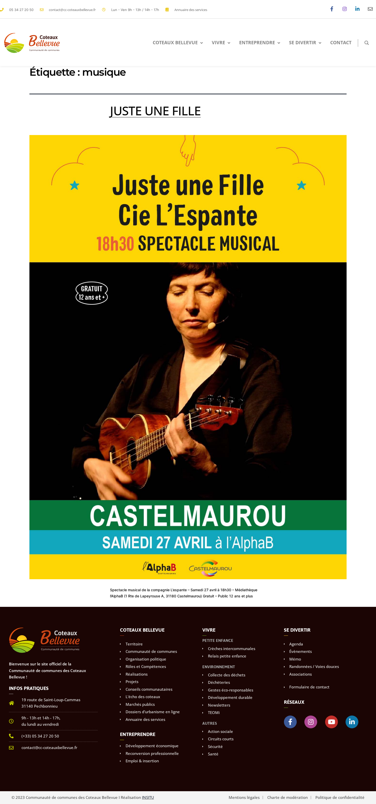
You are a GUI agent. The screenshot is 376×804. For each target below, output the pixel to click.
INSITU (148, 797)
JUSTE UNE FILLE (155, 110)
